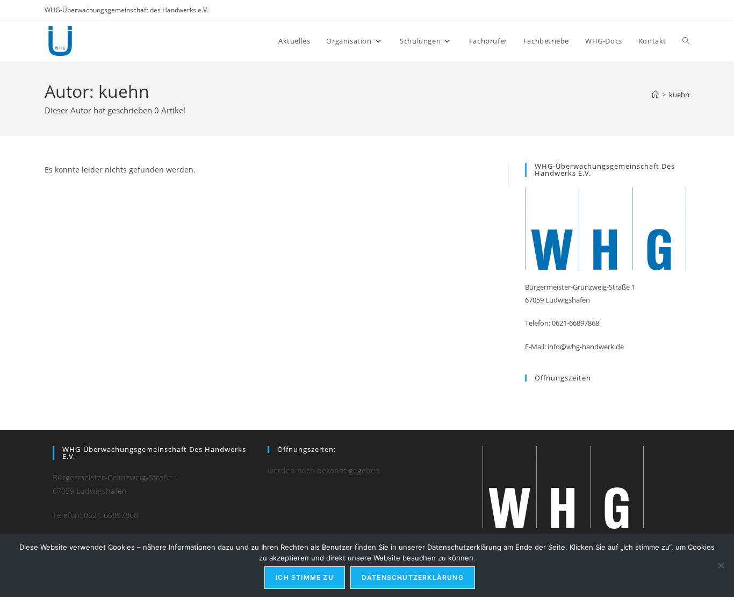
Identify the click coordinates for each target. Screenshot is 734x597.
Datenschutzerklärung (413, 577)
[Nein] (720, 565)
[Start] (655, 94)
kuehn (679, 94)
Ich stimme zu (305, 577)
